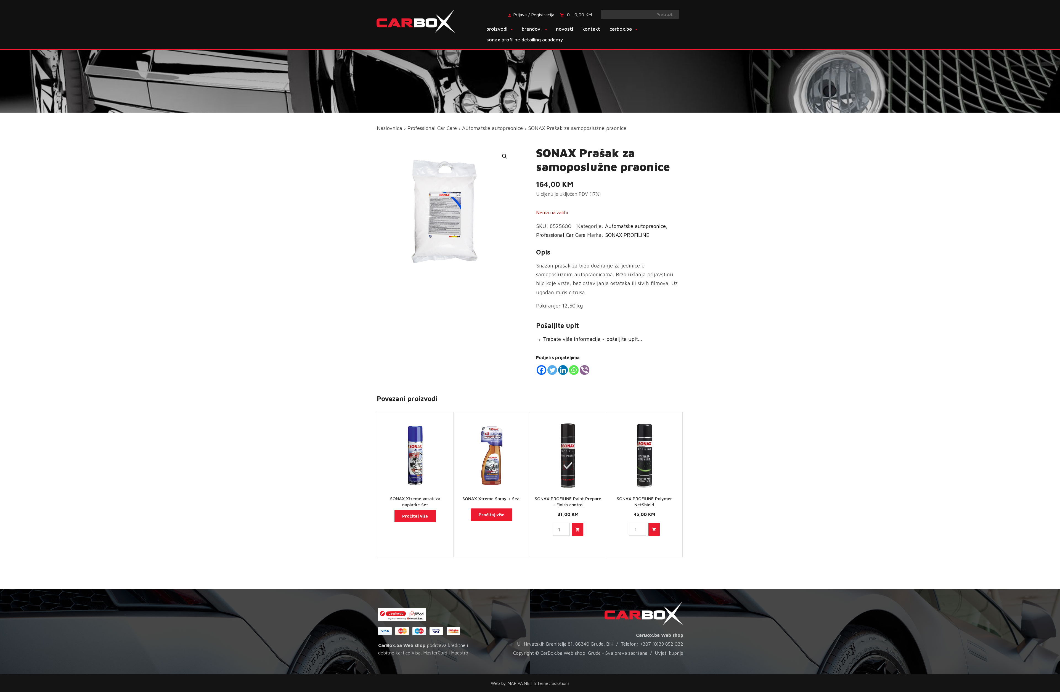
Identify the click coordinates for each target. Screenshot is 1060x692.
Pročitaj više (415, 516)
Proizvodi (496, 29)
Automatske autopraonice (492, 128)
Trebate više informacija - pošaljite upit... (589, 339)
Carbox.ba (621, 29)
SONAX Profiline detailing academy (524, 40)
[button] (505, 156)
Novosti (564, 29)
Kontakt (591, 29)
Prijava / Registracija (533, 14)
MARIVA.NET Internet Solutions (538, 683)
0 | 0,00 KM (579, 14)
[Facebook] (541, 370)
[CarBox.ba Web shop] (420, 21)
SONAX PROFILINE (627, 235)
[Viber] (584, 370)
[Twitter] (552, 370)
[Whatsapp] (574, 370)
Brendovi (532, 29)
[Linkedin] (563, 370)
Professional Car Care (432, 128)
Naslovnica (389, 128)
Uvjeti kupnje (669, 653)
